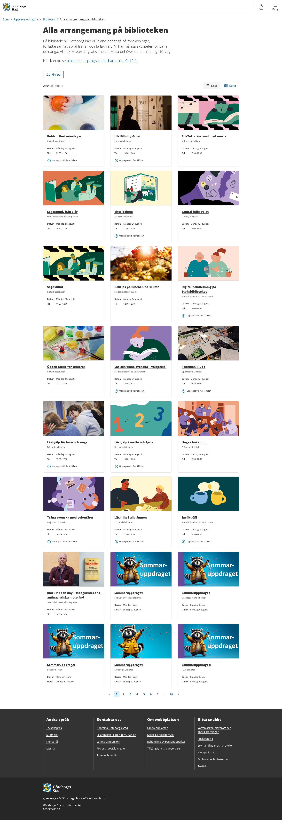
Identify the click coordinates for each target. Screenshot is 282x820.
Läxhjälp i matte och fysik (134, 442)
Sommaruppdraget (128, 593)
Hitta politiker (206, 752)
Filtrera (56, 74)
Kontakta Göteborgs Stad (112, 728)
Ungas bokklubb (194, 442)
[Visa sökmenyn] (261, 7)
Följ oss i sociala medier (111, 748)
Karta (232, 86)
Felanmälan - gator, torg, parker (116, 735)
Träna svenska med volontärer (70, 517)
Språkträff (189, 517)
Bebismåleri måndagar (64, 136)
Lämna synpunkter (108, 741)
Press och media (107, 755)
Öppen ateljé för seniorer (66, 367)
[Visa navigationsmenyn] (275, 7)
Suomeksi (52, 735)
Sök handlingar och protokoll (215, 745)
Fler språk (52, 741)
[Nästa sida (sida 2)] (178, 694)
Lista (214, 86)
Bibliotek (49, 19)
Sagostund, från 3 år (62, 212)
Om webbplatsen (157, 728)
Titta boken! (123, 212)
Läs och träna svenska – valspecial (140, 367)
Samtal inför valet (195, 212)
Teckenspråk (54, 728)
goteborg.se (50, 798)
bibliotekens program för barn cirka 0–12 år (102, 60)
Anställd (203, 766)
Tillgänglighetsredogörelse (163, 748)
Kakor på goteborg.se (160, 735)
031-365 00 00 (51, 809)
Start (6, 19)
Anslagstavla (205, 739)
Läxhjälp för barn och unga (67, 442)
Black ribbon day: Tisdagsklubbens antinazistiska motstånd (73, 595)
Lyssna (50, 748)
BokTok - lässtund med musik (204, 136)
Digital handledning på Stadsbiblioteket (199, 289)
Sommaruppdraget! (196, 665)
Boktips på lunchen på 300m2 (136, 287)
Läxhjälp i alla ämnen (130, 517)
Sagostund (55, 287)
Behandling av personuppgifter (166, 741)
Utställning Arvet (127, 136)
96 (171, 694)
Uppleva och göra (26, 19)
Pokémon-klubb (193, 367)
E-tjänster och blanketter (213, 759)
